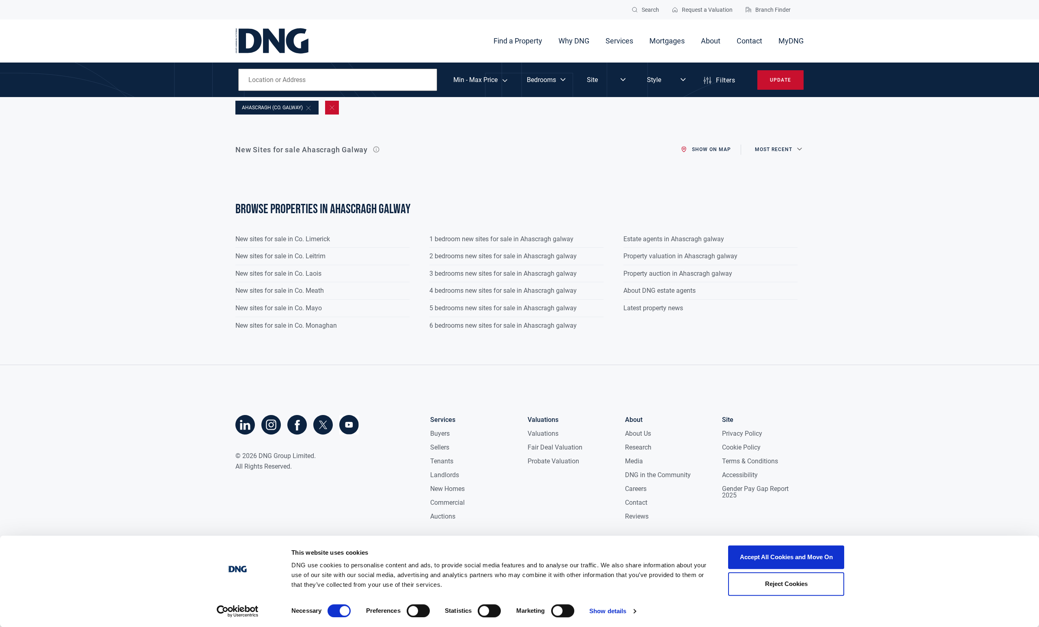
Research (638, 447)
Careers (636, 489)
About (710, 41)
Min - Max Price (475, 80)
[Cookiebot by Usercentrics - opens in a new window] (237, 611)
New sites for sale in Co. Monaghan (286, 325)
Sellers (439, 447)
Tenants (441, 461)
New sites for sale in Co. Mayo (278, 308)
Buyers (440, 433)
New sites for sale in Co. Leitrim (280, 256)
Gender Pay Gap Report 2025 (755, 492)
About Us (638, 433)
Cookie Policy (741, 447)
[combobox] (337, 80)
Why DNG (573, 41)
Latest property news (653, 308)
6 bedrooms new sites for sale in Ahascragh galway (503, 325)
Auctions (442, 516)
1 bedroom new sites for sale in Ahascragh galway (501, 239)
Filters (725, 80)
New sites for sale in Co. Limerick (282, 239)
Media (634, 461)
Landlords (444, 475)
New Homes (447, 489)
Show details (607, 611)
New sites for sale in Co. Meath (279, 290)
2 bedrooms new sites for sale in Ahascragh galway (503, 256)
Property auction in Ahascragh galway (677, 273)
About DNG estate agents (659, 290)
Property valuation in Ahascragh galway (680, 256)
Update (780, 80)
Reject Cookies (786, 583)
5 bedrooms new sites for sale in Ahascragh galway (503, 308)
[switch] (418, 610)
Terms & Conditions (750, 461)
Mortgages (667, 41)
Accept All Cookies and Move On (786, 556)
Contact (749, 41)
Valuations (543, 433)
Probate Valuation (553, 461)
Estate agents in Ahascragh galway (673, 239)
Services (619, 41)
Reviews (637, 516)
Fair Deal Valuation (555, 447)
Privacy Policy (742, 433)
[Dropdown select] (547, 80)
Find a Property (518, 41)
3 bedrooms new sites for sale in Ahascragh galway (503, 273)
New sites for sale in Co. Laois (278, 273)
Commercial (447, 502)
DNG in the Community (658, 475)
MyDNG (791, 41)
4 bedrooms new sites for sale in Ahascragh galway (503, 290)
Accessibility (740, 475)
